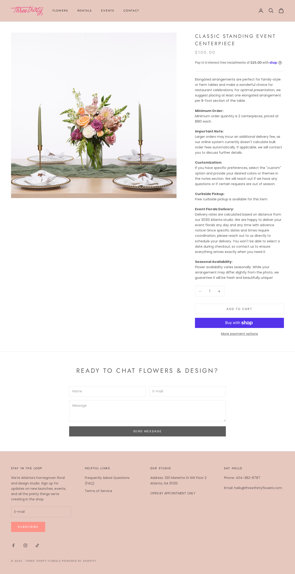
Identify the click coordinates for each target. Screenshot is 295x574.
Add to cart (239, 309)
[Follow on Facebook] (13, 545)
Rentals (84, 11)
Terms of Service (98, 491)
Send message (147, 431)
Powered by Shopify (79, 561)
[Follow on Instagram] (25, 545)
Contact (131, 11)
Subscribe (28, 527)
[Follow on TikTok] (37, 545)
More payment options (239, 333)
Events (107, 11)
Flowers (60, 11)
